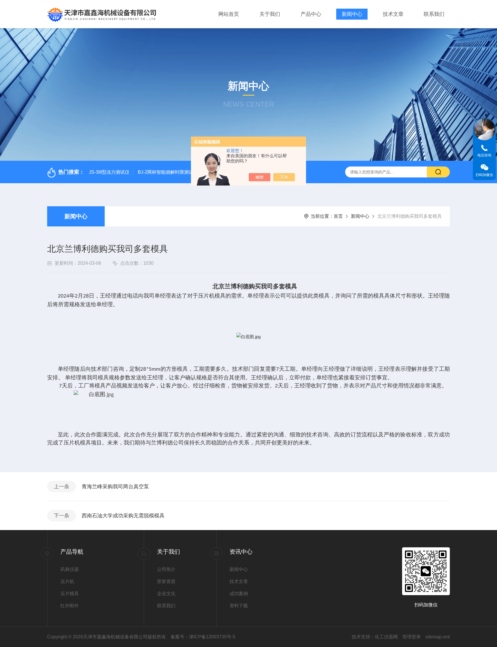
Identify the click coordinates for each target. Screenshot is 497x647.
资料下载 (239, 605)
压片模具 (69, 593)
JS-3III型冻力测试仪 (109, 172)
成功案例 (239, 593)
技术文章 (393, 14)
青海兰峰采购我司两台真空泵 (115, 486)
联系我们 (434, 14)
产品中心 (311, 14)
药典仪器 (69, 569)
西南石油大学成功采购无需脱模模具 (123, 516)
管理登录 (411, 636)
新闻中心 (352, 14)
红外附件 (69, 605)
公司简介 (166, 569)
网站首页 (228, 14)
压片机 (67, 581)
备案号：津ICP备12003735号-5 (203, 636)
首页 (338, 216)
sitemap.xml (437, 636)
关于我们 (269, 14)
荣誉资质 (166, 581)
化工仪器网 (386, 636)
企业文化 (166, 593)
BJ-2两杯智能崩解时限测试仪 (168, 172)
